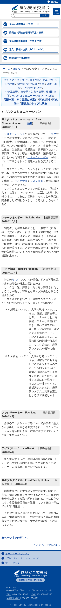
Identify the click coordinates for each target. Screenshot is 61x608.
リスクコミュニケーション (27, 95)
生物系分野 (11, 91)
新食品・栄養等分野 (32, 91)
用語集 (17, 68)
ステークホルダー (37, 157)
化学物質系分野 (32, 87)
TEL (8, 594)
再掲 (29, 123)
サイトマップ (12, 563)
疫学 (42, 84)
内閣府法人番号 (13, 598)
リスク (52, 134)
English (54, 1)
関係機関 (44, 99)
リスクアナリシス (14, 134)
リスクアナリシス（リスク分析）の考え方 (28, 80)
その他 (49, 95)
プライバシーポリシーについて (22, 558)
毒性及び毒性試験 (27, 84)
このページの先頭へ (48, 544)
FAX (33, 594)
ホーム (6, 68)
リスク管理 (20, 180)
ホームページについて (17, 553)
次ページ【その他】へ (14, 537)
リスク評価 (36, 180)
